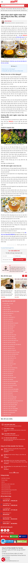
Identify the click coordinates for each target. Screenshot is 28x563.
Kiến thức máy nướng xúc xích (10, 358)
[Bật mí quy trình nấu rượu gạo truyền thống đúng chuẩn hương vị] (7, 283)
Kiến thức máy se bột (8, 365)
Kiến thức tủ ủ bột (7, 414)
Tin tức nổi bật (9, 8)
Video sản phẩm (7, 307)
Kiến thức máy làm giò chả (9, 346)
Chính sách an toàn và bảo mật (7, 484)
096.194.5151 (6, 514)
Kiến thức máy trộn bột (8, 375)
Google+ (10, 247)
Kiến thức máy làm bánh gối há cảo (11, 340)
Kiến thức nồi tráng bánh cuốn (10, 398)
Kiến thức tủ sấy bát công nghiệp (10, 410)
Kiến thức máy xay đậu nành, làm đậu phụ (12, 344)
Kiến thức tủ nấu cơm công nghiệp (11, 408)
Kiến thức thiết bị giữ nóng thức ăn (11, 402)
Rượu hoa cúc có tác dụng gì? (8, 69)
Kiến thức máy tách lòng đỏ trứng (10, 367)
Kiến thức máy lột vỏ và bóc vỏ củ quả (11, 352)
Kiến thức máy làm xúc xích (9, 348)
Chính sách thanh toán (6, 491)
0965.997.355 (6, 510)
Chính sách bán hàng (5, 485)
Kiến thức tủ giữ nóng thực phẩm (10, 404)
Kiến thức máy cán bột (8, 321)
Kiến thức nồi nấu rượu (17, 8)
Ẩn (16, 66)
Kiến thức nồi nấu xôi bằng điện (10, 396)
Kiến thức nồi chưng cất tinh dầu (10, 385)
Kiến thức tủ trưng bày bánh (9, 412)
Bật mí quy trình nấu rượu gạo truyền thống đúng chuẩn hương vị (7, 291)
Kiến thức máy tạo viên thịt (9, 369)
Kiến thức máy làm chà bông (9, 342)
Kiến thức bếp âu (7, 309)
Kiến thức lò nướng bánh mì (9, 317)
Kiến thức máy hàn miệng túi (9, 336)
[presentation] (23, 276)
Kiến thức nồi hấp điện (8, 387)
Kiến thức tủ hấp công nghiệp (10, 406)
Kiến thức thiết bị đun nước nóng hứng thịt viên (13, 400)
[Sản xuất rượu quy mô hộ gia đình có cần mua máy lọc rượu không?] (21, 283)
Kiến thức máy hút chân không (10, 338)
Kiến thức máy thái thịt (8, 373)
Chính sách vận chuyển (6, 493)
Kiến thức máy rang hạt (8, 361)
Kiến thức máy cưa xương (9, 330)
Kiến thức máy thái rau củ (9, 371)
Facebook (3, 247)
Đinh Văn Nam (8, 21)
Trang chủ (3, 8)
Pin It (13, 247)
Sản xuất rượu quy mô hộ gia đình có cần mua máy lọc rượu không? (20, 291)
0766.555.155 (14, 500)
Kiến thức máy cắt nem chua (9, 325)
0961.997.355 (6, 500)
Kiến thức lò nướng (7, 315)
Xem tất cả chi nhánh (14, 472)
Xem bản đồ (6, 451)
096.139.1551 (6, 519)
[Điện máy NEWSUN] (14, 2)
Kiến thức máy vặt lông (8, 379)
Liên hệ (2, 482)
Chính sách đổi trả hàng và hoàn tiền (9, 489)
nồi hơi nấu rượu (20, 37)
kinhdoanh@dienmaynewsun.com (12, 560)
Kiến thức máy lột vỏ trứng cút (10, 350)
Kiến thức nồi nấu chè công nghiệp (11, 391)
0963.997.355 (6, 505)
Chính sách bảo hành (5, 487)
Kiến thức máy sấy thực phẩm (10, 363)
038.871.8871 (6, 523)
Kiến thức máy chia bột (8, 328)
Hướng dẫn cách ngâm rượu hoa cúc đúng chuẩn (12, 70)
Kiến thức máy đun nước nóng (10, 334)
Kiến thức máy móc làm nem (9, 356)
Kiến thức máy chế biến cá (9, 326)
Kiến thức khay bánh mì (8, 313)
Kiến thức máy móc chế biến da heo (11, 354)
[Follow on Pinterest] (5, 530)
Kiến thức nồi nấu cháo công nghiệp (11, 389)
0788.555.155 (14, 505)
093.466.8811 (14, 523)
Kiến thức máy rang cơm (9, 359)
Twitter (6, 247)
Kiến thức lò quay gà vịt (8, 319)
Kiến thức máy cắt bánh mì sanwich (11, 323)
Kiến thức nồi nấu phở (8, 393)
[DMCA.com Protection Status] (20, 541)
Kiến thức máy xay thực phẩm (10, 383)
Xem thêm (3, 297)
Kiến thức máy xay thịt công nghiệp (11, 381)
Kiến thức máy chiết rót (8, 332)
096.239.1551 (14, 519)
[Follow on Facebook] (2, 530)
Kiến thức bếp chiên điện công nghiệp (11, 311)
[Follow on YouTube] (8, 530)
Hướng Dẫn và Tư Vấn (8, 303)
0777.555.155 (14, 510)
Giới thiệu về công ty (5, 478)
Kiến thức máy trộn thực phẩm (10, 377)
